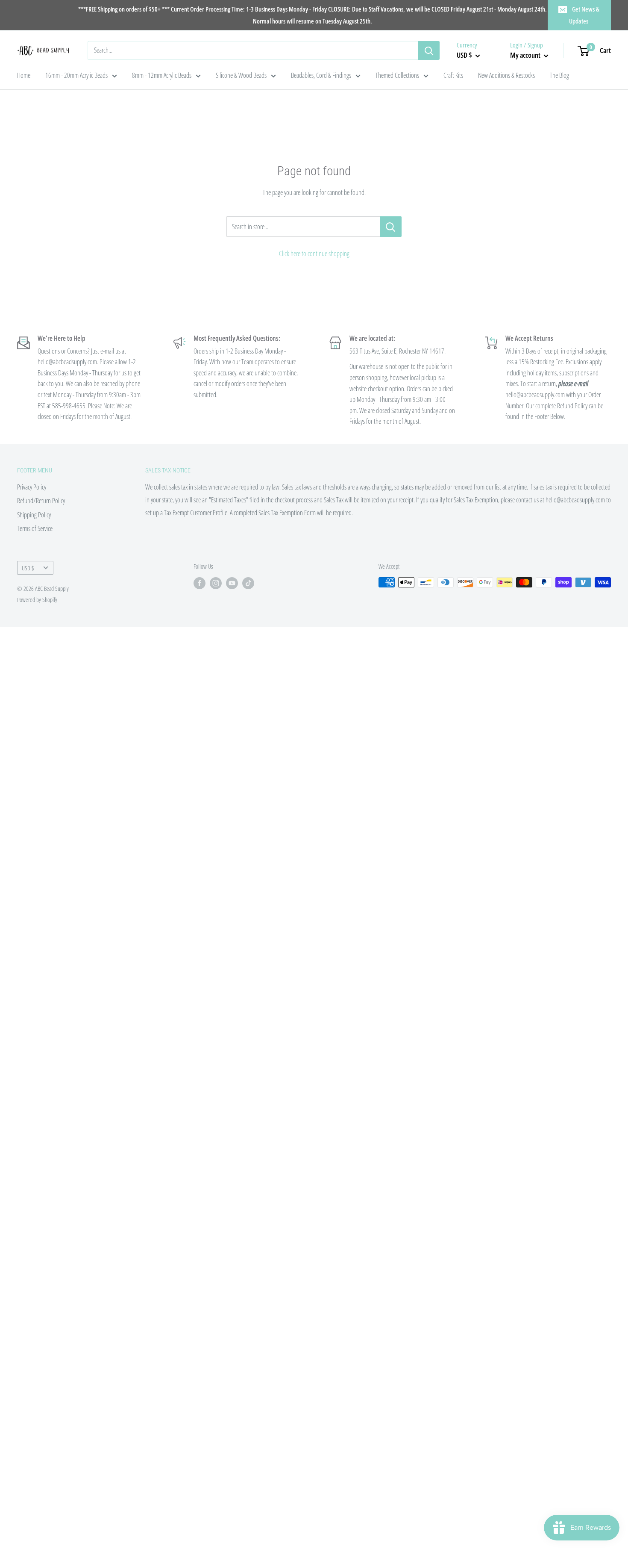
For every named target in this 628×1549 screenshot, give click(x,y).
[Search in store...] (391, 226)
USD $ (28, 568)
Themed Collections (397, 75)
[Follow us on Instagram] (216, 583)
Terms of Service (35, 528)
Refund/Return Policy (41, 500)
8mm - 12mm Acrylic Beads (161, 75)
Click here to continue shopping (314, 253)
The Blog (559, 75)
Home (23, 75)
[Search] (429, 50)
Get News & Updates (584, 15)
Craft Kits (453, 75)
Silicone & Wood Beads (241, 75)
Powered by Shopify (37, 600)
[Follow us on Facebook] (199, 583)
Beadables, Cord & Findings (321, 75)
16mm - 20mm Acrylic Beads (76, 75)
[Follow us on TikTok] (248, 583)
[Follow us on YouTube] (232, 583)
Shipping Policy (34, 514)
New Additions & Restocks (506, 75)
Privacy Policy (31, 487)
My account (526, 55)
